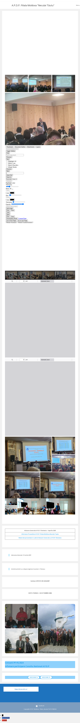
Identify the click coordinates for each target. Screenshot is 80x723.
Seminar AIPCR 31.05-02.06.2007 (40, 581)
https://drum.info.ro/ (21, 689)
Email (5, 720)
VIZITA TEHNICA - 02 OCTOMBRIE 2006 (40, 593)
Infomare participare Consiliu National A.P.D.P (27, 666)
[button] (40, 266)
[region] (40, 253)
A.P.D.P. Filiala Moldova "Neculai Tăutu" (33, 5)
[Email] (2, 720)
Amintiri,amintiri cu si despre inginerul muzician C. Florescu (28, 569)
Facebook (6, 718)
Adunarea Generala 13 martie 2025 (21, 555)
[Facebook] (2, 718)
